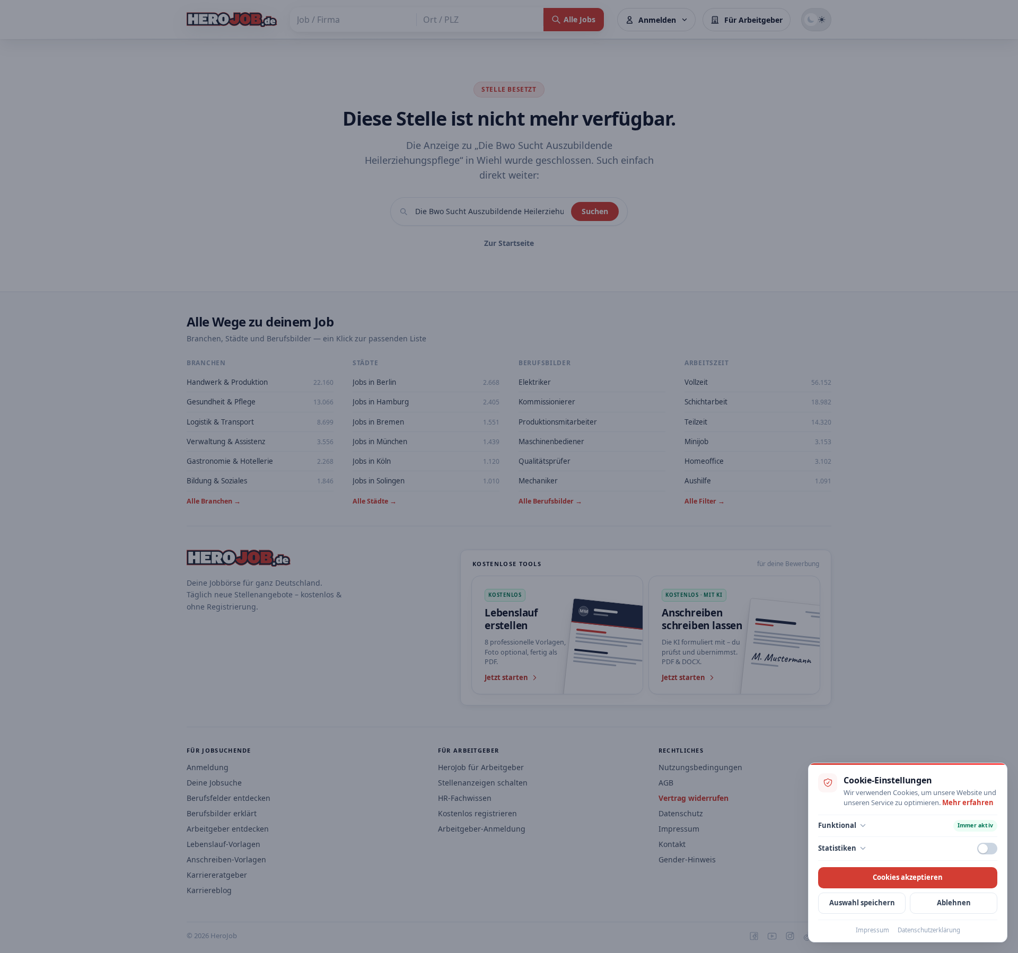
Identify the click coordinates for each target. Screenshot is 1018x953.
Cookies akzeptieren (908, 877)
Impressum (872, 930)
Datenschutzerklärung (929, 930)
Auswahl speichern (862, 902)
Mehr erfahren (968, 802)
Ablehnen (954, 902)
